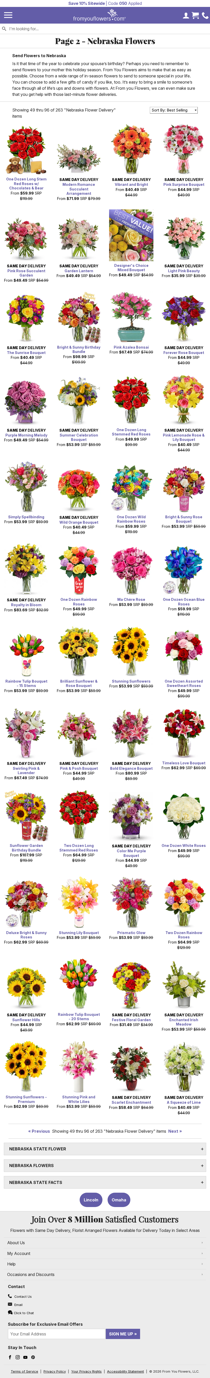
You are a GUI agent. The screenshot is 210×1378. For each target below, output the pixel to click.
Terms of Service (24, 1371)
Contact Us (22, 1297)
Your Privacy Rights (86, 1371)
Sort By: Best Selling (169, 110)
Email (18, 1305)
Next (173, 1131)
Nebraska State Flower (37, 1148)
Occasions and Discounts (31, 1274)
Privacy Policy (55, 1371)
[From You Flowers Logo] (99, 15)
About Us (16, 1242)
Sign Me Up (121, 1333)
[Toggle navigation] (8, 15)
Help (11, 1263)
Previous (41, 1131)
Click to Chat (24, 1313)
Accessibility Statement (125, 1371)
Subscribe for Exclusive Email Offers (45, 1324)
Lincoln (91, 1199)
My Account (18, 1253)
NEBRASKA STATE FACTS (35, 1182)
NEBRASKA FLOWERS (31, 1165)
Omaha (119, 1199)
